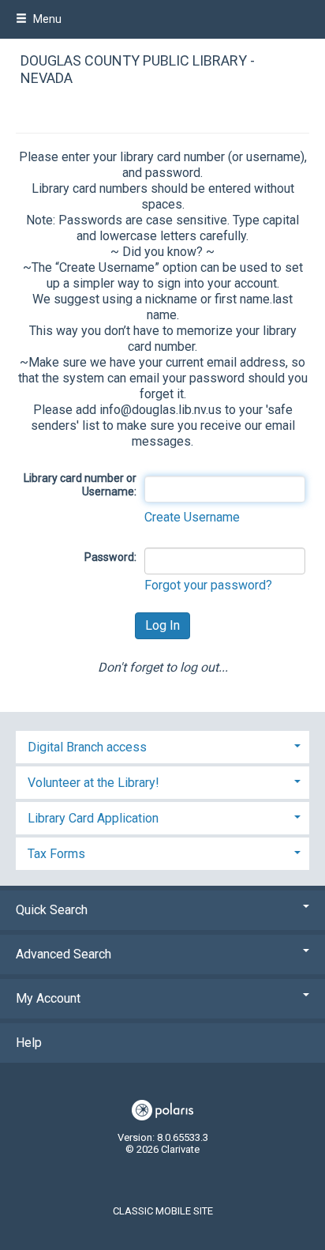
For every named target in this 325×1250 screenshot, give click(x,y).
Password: (110, 557)
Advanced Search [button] (63, 954)
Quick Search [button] (52, 909)
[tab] (162, 745)
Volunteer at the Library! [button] (93, 782)
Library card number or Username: (80, 485)
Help (29, 1042)
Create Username (192, 517)
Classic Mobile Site (163, 1211)
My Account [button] (48, 998)
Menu (46, 19)
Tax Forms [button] (56, 853)
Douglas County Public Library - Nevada (138, 69)
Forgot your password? (208, 585)
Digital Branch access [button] (87, 747)
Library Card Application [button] (93, 818)
